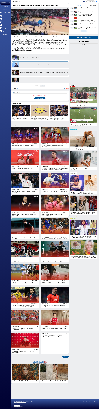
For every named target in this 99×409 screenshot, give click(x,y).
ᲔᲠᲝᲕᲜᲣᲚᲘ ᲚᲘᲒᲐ (64, 189)
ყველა (65, 356)
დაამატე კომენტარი (40, 98)
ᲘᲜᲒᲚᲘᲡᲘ (36, 349)
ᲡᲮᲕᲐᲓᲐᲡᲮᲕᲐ (35, 212)
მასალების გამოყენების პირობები (20, 402)
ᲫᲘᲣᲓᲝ (36, 189)
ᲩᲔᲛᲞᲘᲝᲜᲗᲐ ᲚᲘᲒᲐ (34, 303)
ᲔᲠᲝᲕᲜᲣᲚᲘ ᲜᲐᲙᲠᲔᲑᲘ (33, 257)
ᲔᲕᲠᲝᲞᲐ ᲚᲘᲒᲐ (65, 143)
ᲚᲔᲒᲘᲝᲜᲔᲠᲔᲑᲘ (35, 143)
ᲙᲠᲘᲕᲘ (66, 333)
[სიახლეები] (40, 362)
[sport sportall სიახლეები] (96, 1)
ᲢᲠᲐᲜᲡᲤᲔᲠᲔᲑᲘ (65, 166)
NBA (19, 1)
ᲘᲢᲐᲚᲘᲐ (36, 166)
